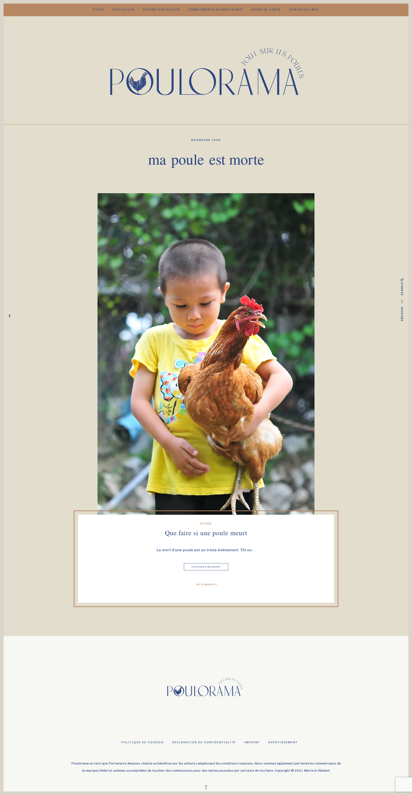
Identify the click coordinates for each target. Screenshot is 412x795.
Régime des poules (161, 9)
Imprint (252, 742)
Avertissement (283, 742)
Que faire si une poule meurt (206, 532)
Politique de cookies (142, 742)
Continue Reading (206, 566)
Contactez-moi (304, 9)
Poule (99, 9)
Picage (206, 523)
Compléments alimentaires (215, 9)
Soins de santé (266, 9)
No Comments (206, 584)
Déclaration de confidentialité (204, 742)
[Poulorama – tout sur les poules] (206, 70)
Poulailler (124, 9)
